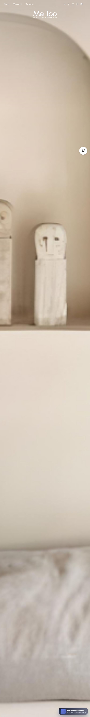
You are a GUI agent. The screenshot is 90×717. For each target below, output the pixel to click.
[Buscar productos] (83, 151)
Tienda (6, 4)
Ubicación (17, 4)
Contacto (29, 4)
